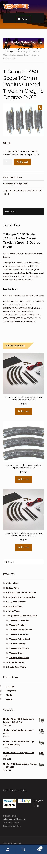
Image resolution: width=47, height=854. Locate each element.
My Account (8, 849)
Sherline (9, 695)
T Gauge (10, 686)
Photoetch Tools (14, 606)
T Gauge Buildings (17, 625)
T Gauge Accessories (19, 620)
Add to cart (22, 162)
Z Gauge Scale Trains (16, 667)
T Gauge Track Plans (19, 657)
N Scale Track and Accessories (20, 597)
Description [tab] (10, 211)
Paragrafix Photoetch (16, 602)
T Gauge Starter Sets (19, 648)
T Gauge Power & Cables (20, 630)
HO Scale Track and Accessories (21, 592)
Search (23, 849)
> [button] (41, 43)
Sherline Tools (13, 611)
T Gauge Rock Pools (18, 634)
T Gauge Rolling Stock (19, 639)
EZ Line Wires (12, 588)
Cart (36, 847)
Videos (9, 699)
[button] (40, 107)
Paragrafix (10, 691)
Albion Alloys (12, 583)
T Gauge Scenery (17, 644)
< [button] (6, 43)
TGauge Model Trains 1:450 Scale (21, 616)
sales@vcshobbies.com (14, 819)
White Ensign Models (15, 662)
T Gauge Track (12, 52)
